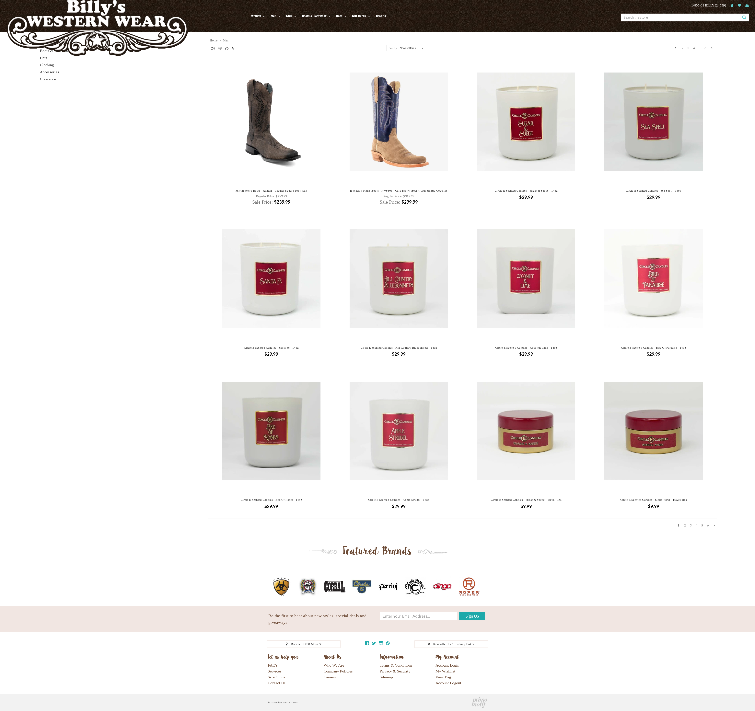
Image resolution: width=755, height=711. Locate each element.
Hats (339, 16)
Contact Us (276, 683)
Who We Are (334, 665)
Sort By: (393, 48)
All (233, 48)
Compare (270, 121)
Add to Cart (526, 128)
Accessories (49, 72)
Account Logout (448, 683)
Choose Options (271, 128)
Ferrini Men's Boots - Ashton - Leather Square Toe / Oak (271, 190)
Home (213, 40)
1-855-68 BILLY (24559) (708, 5)
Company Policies (338, 671)
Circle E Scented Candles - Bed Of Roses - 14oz (271, 499)
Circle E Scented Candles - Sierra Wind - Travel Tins (653, 499)
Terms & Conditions (396, 665)
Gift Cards (359, 16)
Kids (289, 16)
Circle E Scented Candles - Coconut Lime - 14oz (526, 347)
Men (274, 16)
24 (213, 48)
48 (220, 48)
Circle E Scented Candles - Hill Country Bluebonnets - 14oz (399, 347)
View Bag (443, 677)
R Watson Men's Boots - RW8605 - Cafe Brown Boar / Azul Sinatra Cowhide (399, 190)
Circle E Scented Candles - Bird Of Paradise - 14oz (653, 347)
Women (256, 16)
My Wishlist (445, 671)
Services (274, 671)
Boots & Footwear (314, 16)
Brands (381, 16)
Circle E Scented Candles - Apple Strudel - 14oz (398, 499)
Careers (330, 677)
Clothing (47, 65)
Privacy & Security (395, 671)
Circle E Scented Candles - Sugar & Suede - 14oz (526, 190)
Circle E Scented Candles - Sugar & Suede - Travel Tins (526, 499)
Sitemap (386, 677)
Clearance (48, 79)
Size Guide (276, 677)
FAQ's (273, 665)
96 (227, 48)
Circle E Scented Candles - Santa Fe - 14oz (271, 347)
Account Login (447, 665)
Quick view (271, 114)
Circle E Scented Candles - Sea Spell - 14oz (653, 190)
